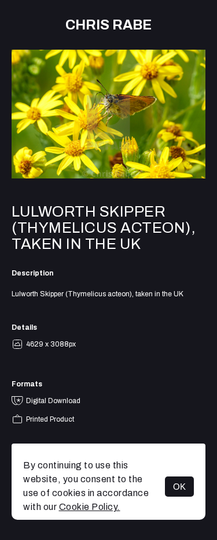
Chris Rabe (108, 24)
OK (179, 486)
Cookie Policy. (89, 507)
